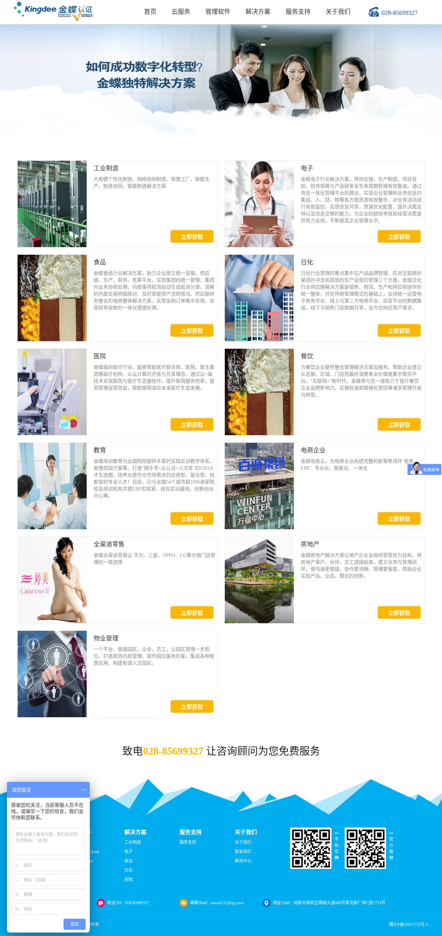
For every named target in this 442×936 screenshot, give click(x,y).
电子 (128, 851)
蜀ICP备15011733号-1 (408, 924)
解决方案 (258, 11)
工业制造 (132, 842)
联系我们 (243, 851)
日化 (128, 870)
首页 (150, 11)
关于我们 (338, 11)
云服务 (181, 11)
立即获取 (192, 237)
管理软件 (217, 11)
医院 (128, 879)
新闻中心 (243, 861)
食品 (128, 861)
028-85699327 (400, 12)
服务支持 (298, 11)
